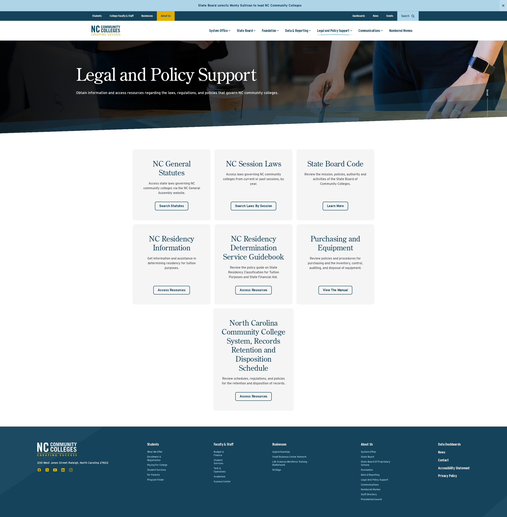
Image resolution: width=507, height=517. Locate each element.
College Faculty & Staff (121, 15)
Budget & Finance (219, 453)
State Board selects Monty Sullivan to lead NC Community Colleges (250, 5)
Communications (369, 31)
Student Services (156, 469)
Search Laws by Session (253, 206)
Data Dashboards (449, 444)
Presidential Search (371, 499)
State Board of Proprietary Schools (375, 463)
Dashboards (359, 15)
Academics (219, 476)
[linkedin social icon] (63, 470)
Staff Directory (369, 494)
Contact (443, 460)
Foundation (269, 31)
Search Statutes (171, 206)
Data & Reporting (296, 31)
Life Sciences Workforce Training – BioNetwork (290, 463)
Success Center (222, 481)
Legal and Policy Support (333, 31)
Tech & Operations (220, 470)
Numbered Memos (400, 31)
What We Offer (155, 451)
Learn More (335, 206)
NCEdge (276, 469)
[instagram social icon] (71, 470)
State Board (245, 31)
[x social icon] (47, 470)
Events (389, 15)
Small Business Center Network (289, 456)
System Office (218, 31)
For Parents (153, 474)
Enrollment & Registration (154, 458)
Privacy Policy (447, 476)
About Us (166, 15)
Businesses (147, 15)
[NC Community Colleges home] (105, 30)
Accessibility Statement (454, 468)
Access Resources (171, 290)
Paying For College (157, 464)
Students (97, 15)
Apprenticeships (281, 451)
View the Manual (335, 290)
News (375, 15)
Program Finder (155, 479)
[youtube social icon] (55, 470)
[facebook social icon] (39, 470)
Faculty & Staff (223, 444)
